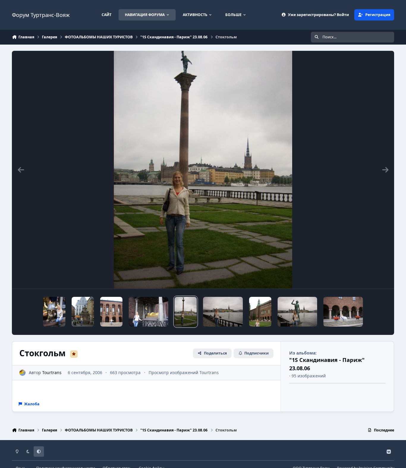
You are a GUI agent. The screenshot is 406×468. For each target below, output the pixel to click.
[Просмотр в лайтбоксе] (203, 170)
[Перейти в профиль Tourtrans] (22, 373)
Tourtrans (52, 372)
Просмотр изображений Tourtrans (184, 372)
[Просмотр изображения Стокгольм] (54, 312)
